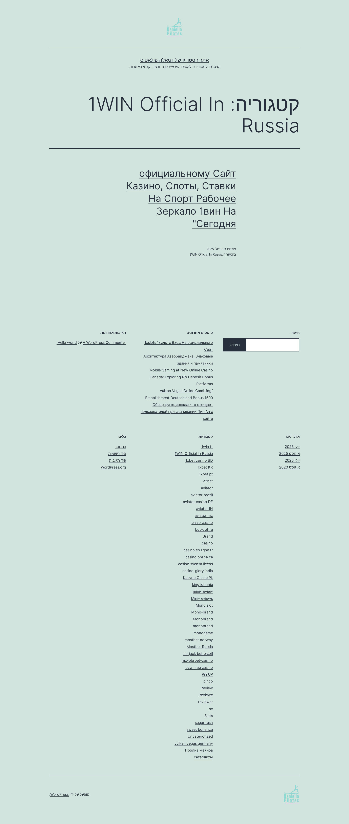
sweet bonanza (200, 729)
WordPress (59, 794)
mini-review (203, 591)
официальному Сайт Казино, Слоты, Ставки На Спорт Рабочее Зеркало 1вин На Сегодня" (181, 198)
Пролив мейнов (199, 750)
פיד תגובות (117, 460)
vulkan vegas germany (193, 743)
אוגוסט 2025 (289, 453)
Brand (208, 536)
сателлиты (203, 757)
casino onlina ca (199, 557)
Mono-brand (202, 612)
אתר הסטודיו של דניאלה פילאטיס (174, 60)
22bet (208, 481)
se (211, 709)
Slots (208, 716)
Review (207, 688)
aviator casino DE (198, 502)
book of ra (204, 529)
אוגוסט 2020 (289, 467)
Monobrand (203, 619)
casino (207, 543)
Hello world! (67, 342)
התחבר (120, 446)
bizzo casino (202, 522)
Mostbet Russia (200, 647)
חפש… (294, 333)
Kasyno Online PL (198, 578)
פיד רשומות (117, 453)
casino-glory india (197, 571)
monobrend (203, 626)
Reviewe (206, 695)
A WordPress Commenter (104, 342)
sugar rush (204, 722)
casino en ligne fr (198, 550)
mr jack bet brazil (198, 653)
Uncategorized (200, 736)
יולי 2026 (292, 446)
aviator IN (204, 508)
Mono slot (204, 605)
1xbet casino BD (199, 460)
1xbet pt (206, 474)
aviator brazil (202, 495)
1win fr (207, 446)
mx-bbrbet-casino (197, 660)
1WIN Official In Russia (206, 254)
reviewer (205, 702)
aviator (207, 488)
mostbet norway (199, 640)
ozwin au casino (199, 667)
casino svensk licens (195, 564)
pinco (208, 681)
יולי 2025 (292, 460)
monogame (203, 633)
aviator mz (204, 515)
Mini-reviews (202, 598)
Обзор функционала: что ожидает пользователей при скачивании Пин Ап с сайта (177, 411)
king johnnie (202, 584)
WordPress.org (113, 467)
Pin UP (207, 674)
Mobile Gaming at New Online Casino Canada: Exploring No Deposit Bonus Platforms (181, 377)
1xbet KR (205, 467)
